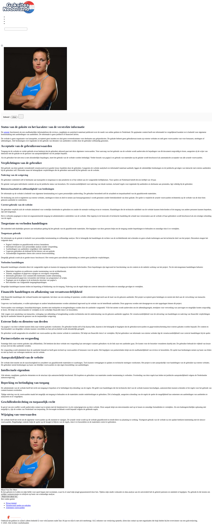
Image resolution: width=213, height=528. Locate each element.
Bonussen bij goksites (14, 19)
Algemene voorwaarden (15, 508)
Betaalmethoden (12, 21)
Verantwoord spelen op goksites (18, 505)
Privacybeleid (11, 503)
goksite (6, 132)
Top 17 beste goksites (14, 17)
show (14, 117)
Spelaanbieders (12, 23)
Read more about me (9, 497)
